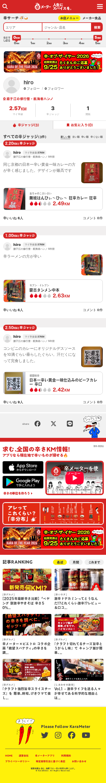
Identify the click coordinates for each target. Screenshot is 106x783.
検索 (97, 27)
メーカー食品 (91, 18)
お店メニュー (69, 18)
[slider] (16, 39)
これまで (94, 562)
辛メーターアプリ (45, 755)
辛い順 (85, 136)
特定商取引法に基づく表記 (50, 761)
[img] (5, 6)
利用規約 (66, 755)
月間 (76, 562)
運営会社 (24, 755)
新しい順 (65, 136)
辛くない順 (97, 136)
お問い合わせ (79, 761)
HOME (9, 755)
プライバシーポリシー (17, 761)
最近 (60, 562)
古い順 (76, 136)
